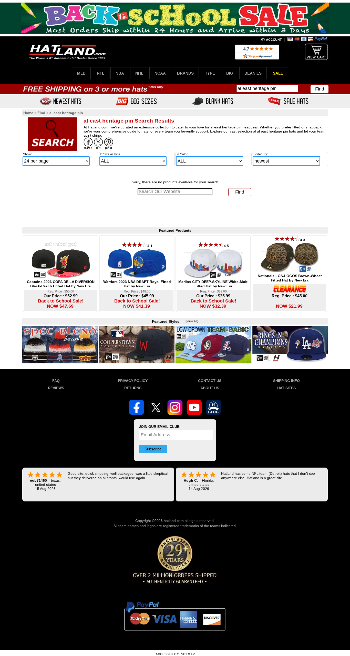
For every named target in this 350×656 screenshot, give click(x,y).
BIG (229, 73)
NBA (120, 73)
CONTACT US (209, 381)
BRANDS (185, 73)
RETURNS (132, 388)
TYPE (210, 73)
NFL (100, 73)
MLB (81, 73)
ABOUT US (209, 388)
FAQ (56, 381)
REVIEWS (56, 388)
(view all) (192, 321)
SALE (278, 73)
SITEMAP (188, 654)
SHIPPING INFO (286, 381)
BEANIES (253, 73)
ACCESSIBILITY (167, 654)
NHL (139, 73)
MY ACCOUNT (271, 40)
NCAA (160, 73)
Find (319, 89)
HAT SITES (286, 388)
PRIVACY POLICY (133, 381)
